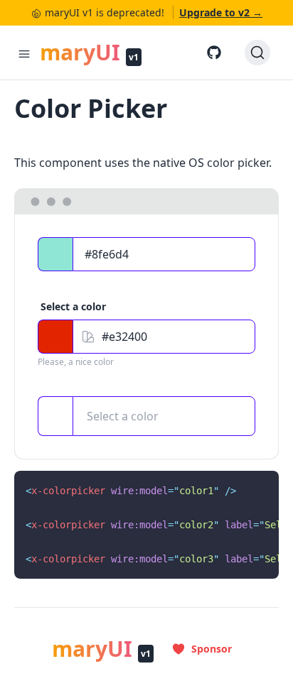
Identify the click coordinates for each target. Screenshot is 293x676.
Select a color (123, 416)
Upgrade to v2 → (220, 12)
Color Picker (90, 108)
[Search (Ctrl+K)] (257, 52)
